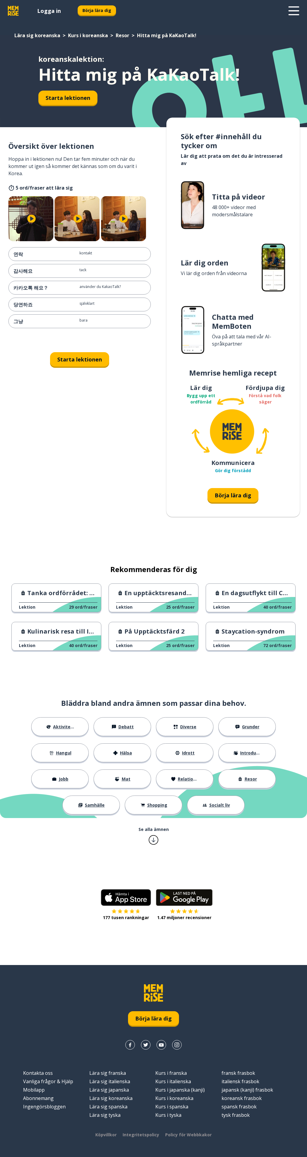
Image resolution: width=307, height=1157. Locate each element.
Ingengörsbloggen (44, 1106)
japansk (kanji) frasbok (247, 1090)
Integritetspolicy (141, 1135)
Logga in (49, 10)
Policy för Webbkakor (188, 1135)
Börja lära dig (96, 10)
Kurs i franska (171, 1073)
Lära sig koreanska (37, 35)
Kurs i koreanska (88, 35)
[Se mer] (294, 11)
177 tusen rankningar (126, 917)
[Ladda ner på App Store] (126, 897)
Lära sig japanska (109, 1090)
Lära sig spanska (108, 1106)
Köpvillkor (106, 1135)
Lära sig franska (107, 1073)
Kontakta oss (38, 1073)
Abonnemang (38, 1098)
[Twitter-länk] (146, 1045)
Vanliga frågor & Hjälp (48, 1081)
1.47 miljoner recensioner (184, 917)
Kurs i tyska (168, 1115)
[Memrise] (13, 11)
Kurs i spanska (171, 1106)
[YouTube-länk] (161, 1045)
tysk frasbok (236, 1115)
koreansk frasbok (242, 1098)
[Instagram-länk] (177, 1045)
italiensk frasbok (240, 1081)
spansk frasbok (239, 1106)
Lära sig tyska (105, 1115)
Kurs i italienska (173, 1081)
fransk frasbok (238, 1073)
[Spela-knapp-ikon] (31, 218)
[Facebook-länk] (130, 1045)
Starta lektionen (68, 97)
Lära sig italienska (109, 1081)
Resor (122, 35)
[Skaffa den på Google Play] (184, 897)
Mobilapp (34, 1090)
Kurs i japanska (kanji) (180, 1090)
